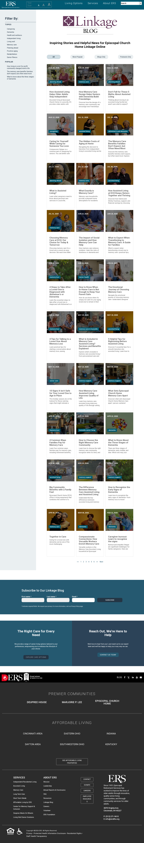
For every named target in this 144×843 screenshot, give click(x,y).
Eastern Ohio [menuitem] (72, 733)
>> (97, 562)
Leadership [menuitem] (47, 786)
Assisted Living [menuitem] (19, 786)
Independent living (14, 38)
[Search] (140, 3)
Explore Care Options (36, 657)
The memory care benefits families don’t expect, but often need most (20, 72)
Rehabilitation (12, 54)
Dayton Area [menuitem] (33, 744)
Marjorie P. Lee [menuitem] (72, 702)
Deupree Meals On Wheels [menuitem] (23, 813)
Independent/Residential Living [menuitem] (24, 782)
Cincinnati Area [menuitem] (32, 733)
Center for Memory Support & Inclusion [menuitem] (24, 807)
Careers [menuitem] (46, 806)
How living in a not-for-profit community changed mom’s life (18, 67)
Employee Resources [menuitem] (87, 799)
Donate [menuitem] (87, 785)
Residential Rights (74, 833)
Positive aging (12, 51)
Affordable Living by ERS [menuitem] (22, 802)
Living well (11, 42)
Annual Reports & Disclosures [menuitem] (54, 790)
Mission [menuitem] (46, 782)
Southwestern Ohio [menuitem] (72, 744)
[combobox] (130, 3)
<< (78, 562)
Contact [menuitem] (87, 779)
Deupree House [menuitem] (37, 702)
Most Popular (78, 57)
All (54, 57)
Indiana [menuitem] (111, 733)
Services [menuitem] (93, 3)
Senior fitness (12, 57)
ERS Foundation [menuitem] (49, 815)
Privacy (29, 833)
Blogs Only (101, 57)
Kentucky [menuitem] (111, 744)
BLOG (119, 677)
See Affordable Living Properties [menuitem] (72, 761)
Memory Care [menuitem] (18, 790)
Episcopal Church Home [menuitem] (107, 702)
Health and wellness (14, 35)
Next (101, 562)
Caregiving (11, 29)
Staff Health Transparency (36, 836)
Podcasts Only (125, 57)
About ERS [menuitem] (109, 3)
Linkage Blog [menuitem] (48, 802)
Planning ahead (12, 48)
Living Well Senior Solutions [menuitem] (23, 817)
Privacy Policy (75, 606)
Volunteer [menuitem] (46, 810)
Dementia (10, 32)
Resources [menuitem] (47, 798)
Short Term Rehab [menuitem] (19, 798)
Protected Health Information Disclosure (50, 833)
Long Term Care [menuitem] (19, 794)
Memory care (12, 45)
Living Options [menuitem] (74, 3)
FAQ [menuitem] (44, 794)
